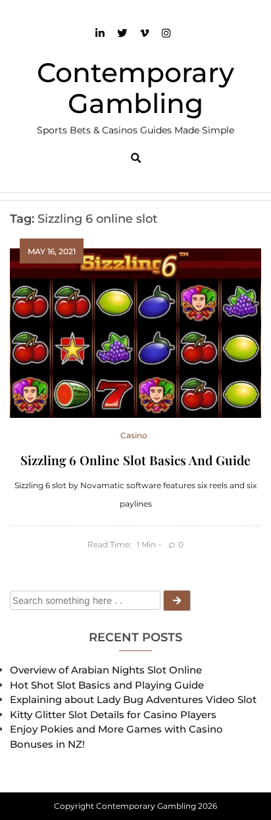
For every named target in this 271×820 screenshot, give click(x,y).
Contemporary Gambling (135, 88)
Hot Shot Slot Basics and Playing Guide (107, 685)
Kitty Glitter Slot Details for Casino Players (113, 714)
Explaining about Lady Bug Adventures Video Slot (133, 699)
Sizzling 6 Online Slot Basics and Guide (135, 459)
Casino (133, 435)
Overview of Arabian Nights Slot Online (106, 670)
